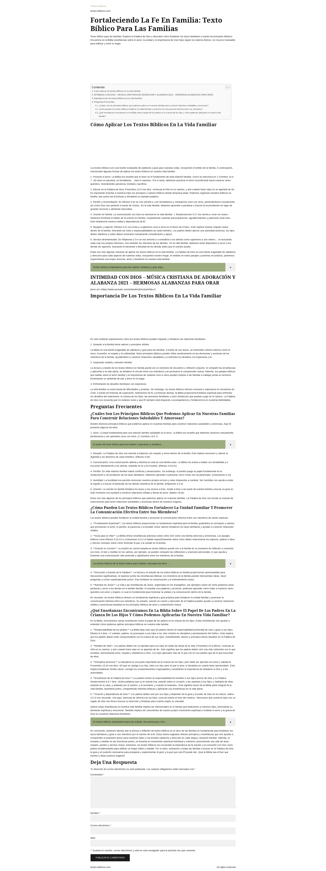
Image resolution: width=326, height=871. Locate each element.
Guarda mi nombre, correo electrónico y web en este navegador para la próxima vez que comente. (144, 850)
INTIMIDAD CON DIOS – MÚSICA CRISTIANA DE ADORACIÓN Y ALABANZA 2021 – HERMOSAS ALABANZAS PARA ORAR (153, 95)
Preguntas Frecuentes (104, 102)
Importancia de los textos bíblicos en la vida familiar (118, 98)
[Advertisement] (163, 65)
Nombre (95, 813)
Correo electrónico (100, 825)
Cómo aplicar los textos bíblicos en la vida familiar (117, 91)
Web (92, 838)
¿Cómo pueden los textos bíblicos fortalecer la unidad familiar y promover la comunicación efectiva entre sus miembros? (151, 109)
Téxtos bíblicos (98, 6)
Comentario (97, 774)
